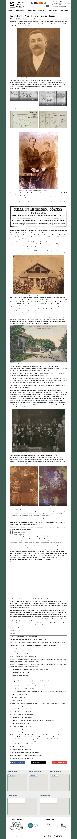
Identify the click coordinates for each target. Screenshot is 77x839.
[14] (66, 299)
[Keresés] (47, 6)
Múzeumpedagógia (52, 10)
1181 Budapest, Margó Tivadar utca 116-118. (61, 3)
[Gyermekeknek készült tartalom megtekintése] (45, 3)
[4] (39, 199)
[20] (47, 375)
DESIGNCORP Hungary (60, 836)
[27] (30, 457)
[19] (48, 370)
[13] (65, 253)
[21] (55, 382)
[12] (29, 248)
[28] (17, 459)
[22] (43, 398)
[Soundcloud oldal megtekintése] (40, 3)
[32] (36, 524)
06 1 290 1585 (58, 4)
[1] (22, 82)
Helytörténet (64, 10)
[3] (26, 88)
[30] (29, 463)
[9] (46, 241)
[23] (18, 402)
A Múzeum (10, 10)
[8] (64, 239)
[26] (37, 455)
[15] (43, 312)
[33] (48, 540)
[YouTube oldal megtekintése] (37, 3)
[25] (25, 406)
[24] (34, 404)
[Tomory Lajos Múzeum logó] (17, 4)
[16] (41, 319)
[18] (59, 366)
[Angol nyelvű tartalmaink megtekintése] (42, 3)
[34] (12, 549)
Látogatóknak (20, 10)
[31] (50, 515)
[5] (45, 202)
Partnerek (41, 10)
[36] (42, 625)
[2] (38, 86)
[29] (43, 461)
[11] (40, 246)
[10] (61, 243)
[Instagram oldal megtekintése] (35, 3)
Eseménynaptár (32, 10)
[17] (25, 323)
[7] (15, 234)
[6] (18, 204)
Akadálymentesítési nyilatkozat (55, 835)
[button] (17, 762)
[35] (26, 551)
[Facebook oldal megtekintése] (32, 3)
